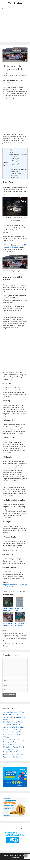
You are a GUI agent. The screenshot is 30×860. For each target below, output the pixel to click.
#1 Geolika (14, 157)
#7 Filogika (14, 171)
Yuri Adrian (15, 3)
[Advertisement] (15, 27)
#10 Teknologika (16, 177)
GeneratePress (15, 857)
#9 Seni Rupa (15, 175)
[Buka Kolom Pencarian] (27, 8)
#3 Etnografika (15, 161)
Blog (5, 630)
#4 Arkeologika (15, 163)
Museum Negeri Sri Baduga (18, 154)
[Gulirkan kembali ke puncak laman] (26, 855)
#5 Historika (15, 165)
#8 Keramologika (16, 173)
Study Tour (12, 152)
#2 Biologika (15, 159)
